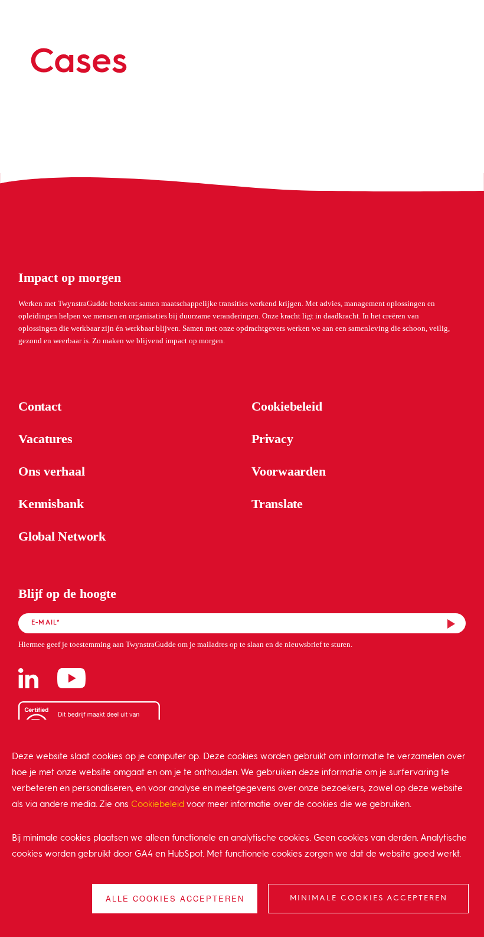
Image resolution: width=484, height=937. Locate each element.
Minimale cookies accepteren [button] (368, 898)
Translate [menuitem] (277, 503)
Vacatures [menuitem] (45, 438)
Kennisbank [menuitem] (51, 503)
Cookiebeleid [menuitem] (286, 406)
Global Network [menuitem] (62, 536)
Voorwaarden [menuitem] (288, 471)
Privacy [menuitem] (272, 438)
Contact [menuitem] (39, 406)
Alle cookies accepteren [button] (175, 898)
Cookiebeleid (157, 805)
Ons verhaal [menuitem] (51, 471)
